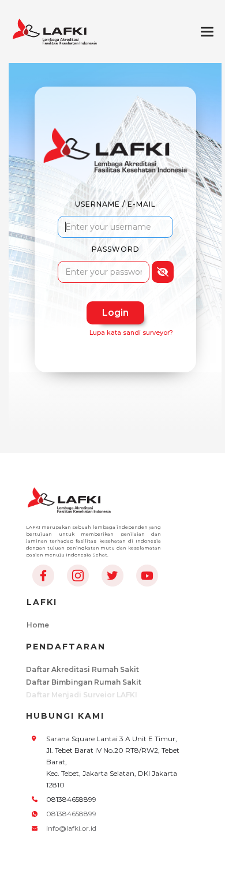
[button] (207, 31)
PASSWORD (116, 249)
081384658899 (71, 813)
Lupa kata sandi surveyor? (131, 332)
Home (38, 625)
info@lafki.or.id (71, 828)
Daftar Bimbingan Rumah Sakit (83, 682)
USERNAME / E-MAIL (115, 204)
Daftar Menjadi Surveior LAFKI (81, 694)
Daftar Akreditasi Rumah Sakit (82, 669)
